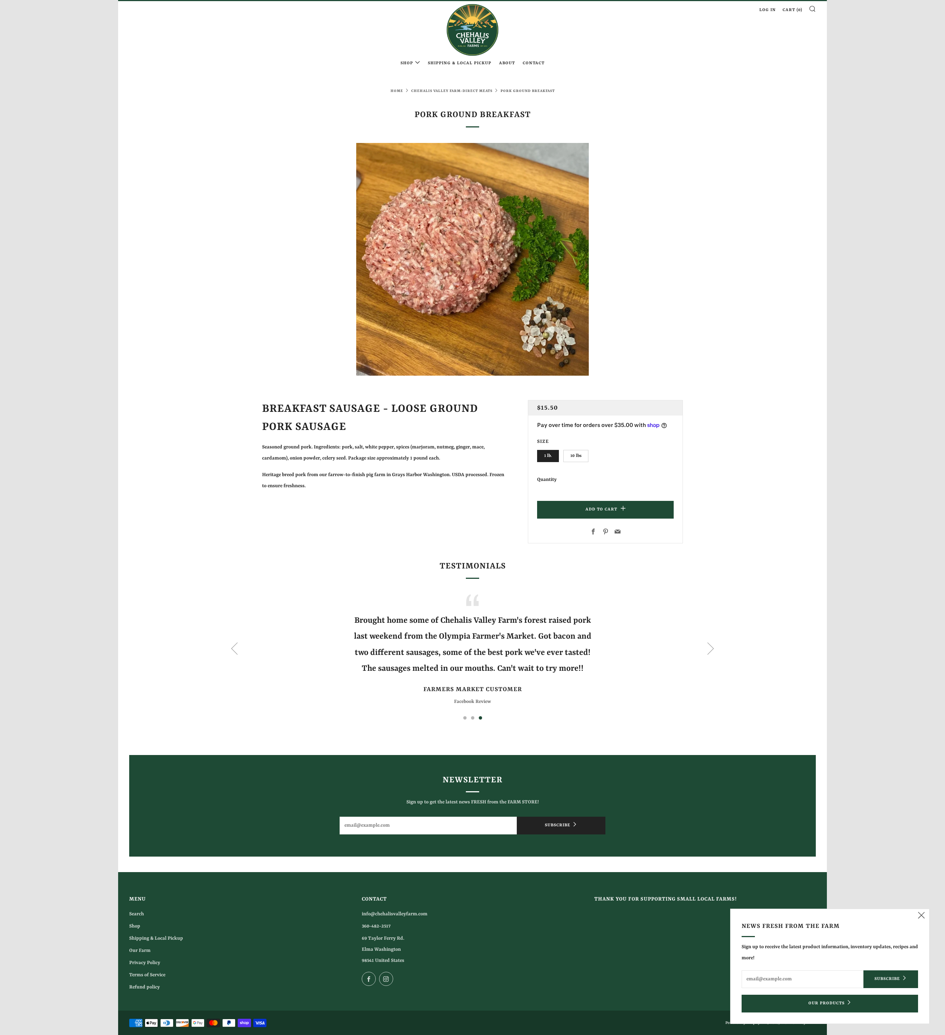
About (507, 63)
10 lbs (575, 455)
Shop (407, 63)
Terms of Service (147, 975)
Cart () (792, 10)
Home (397, 91)
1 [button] (465, 718)
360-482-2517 (376, 926)
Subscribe (557, 825)
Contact (533, 63)
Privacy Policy (144, 963)
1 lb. (548, 455)
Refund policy (144, 987)
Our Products (826, 1003)
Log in (767, 10)
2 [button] (472, 718)
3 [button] (480, 718)
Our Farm (140, 950)
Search (136, 914)
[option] (472, 259)
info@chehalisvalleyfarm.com (394, 914)
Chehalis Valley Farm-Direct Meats (451, 91)
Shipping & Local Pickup (459, 63)
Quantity (547, 479)
